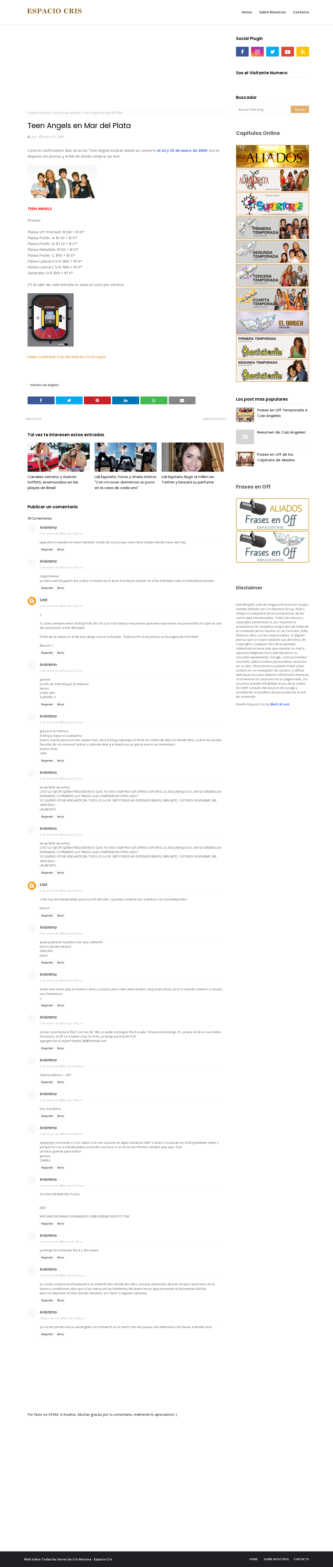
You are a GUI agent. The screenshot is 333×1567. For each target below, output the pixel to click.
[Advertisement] (125, 68)
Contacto (301, 1559)
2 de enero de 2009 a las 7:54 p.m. (62, 1023)
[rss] (302, 52)
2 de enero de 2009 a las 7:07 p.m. (62, 980)
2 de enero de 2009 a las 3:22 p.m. (62, 722)
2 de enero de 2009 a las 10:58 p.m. (62, 1066)
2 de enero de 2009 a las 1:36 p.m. (62, 567)
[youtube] (287, 52)
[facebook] (242, 52)
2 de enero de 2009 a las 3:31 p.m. (62, 778)
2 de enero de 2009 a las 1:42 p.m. (62, 606)
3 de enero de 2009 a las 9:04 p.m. (62, 1134)
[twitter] (272, 52)
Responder (47, 549)
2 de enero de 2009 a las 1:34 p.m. (62, 533)
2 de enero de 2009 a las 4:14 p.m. (62, 933)
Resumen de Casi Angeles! (281, 432)
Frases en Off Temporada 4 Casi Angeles (282, 412)
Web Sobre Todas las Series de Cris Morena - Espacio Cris (68, 1559)
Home (254, 1559)
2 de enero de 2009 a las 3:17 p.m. (62, 670)
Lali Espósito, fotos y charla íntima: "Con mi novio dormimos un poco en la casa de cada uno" (126, 482)
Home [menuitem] (247, 12)
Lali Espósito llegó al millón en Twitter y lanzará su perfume (188, 479)
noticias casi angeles (66, 113)
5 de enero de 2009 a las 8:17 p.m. (62, 1241)
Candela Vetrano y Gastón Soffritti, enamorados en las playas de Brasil (53, 482)
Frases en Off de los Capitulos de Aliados (276, 457)
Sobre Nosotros (276, 1559)
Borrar (60, 549)
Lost (33, 136)
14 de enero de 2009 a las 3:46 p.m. (62, 1318)
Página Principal (38, 113)
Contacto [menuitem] (301, 12)
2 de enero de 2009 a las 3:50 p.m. (62, 890)
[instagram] (257, 52)
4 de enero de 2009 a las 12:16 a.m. (62, 1185)
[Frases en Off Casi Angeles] (272, 561)
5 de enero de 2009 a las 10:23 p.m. (62, 1275)
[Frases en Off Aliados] (272, 528)
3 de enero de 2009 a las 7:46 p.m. (62, 1100)
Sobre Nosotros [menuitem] (272, 12)
